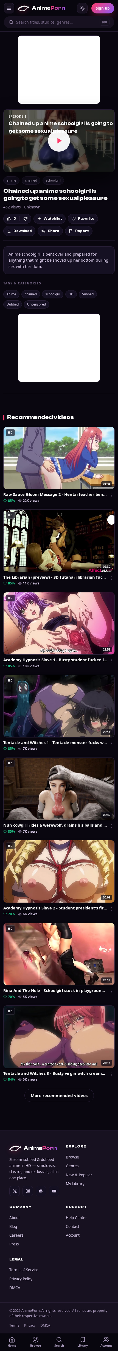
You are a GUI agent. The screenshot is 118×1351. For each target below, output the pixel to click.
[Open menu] (9, 8)
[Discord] (41, 1191)
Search (59, 1345)
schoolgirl (53, 180)
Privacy (29, 1325)
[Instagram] (28, 1191)
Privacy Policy (20, 1278)
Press (14, 1244)
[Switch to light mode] (82, 8)
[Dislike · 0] (25, 218)
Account (73, 1235)
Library (82, 1345)
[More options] (112, 495)
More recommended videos (59, 1095)
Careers (16, 1235)
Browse (72, 1157)
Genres (72, 1165)
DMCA (14, 1287)
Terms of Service (23, 1269)
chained (31, 180)
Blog (13, 1226)
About (14, 1217)
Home (12, 1345)
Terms (14, 1325)
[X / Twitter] (14, 1191)
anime (11, 180)
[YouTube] (54, 1191)
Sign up (103, 8)
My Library (75, 1183)
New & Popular (79, 1174)
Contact (72, 1226)
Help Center (76, 1217)
